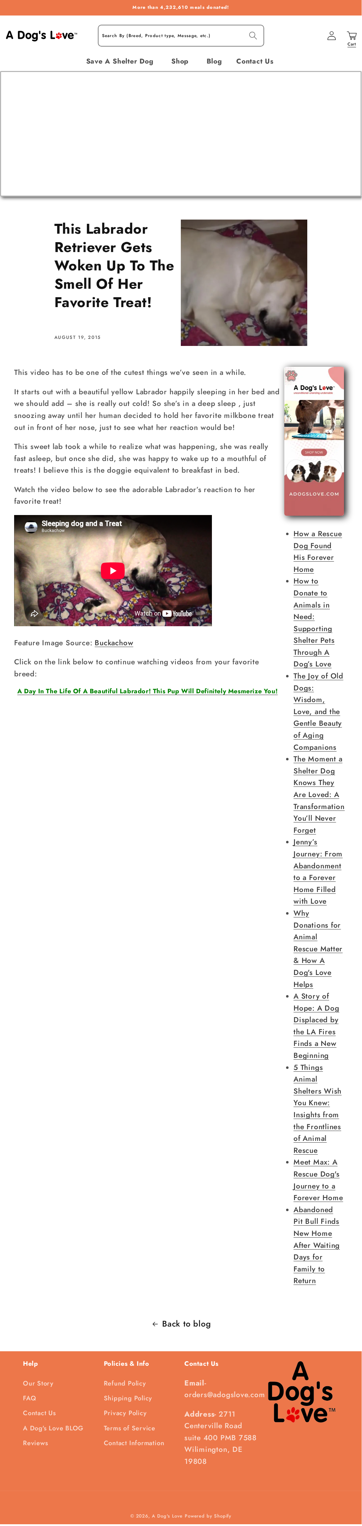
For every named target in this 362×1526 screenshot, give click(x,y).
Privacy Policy (125, 1413)
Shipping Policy (128, 1398)
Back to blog (186, 1324)
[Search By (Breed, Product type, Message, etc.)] (253, 35)
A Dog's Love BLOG (53, 1428)
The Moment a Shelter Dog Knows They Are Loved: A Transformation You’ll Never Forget (319, 795)
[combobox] (181, 35)
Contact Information (134, 1443)
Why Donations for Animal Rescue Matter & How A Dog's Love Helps (318, 949)
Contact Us (39, 1413)
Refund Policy (125, 1383)
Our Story (38, 1383)
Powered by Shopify (208, 1516)
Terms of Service (129, 1428)
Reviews (35, 1443)
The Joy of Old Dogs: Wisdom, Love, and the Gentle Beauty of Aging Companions (318, 712)
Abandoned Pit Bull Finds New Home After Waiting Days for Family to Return (316, 1245)
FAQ (29, 1398)
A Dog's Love (167, 1516)
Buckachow (114, 643)
